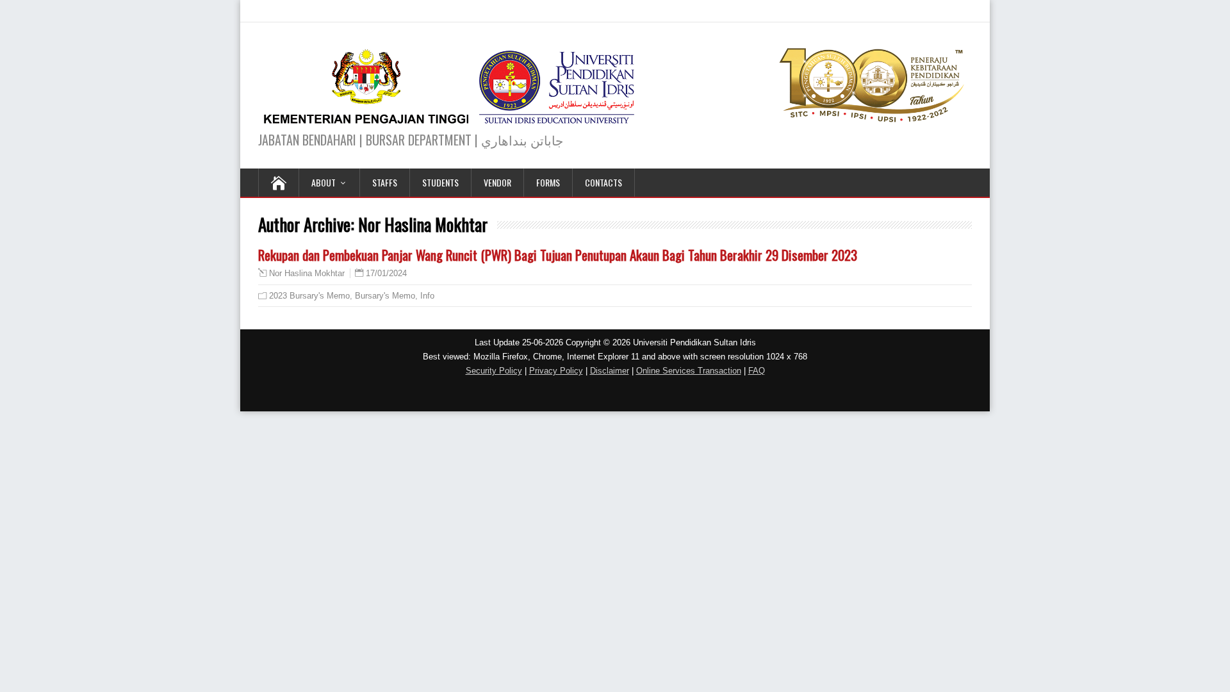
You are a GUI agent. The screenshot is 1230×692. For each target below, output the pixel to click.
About (323, 182)
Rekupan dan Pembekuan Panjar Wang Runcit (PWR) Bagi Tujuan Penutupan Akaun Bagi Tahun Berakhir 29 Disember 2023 (557, 255)
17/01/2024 (386, 273)
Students (440, 182)
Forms (548, 182)
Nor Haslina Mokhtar (307, 273)
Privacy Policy (556, 370)
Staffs (384, 182)
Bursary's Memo (385, 296)
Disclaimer (609, 370)
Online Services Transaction (688, 370)
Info (427, 296)
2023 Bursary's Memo (309, 296)
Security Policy (494, 370)
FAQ (756, 370)
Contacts (603, 182)
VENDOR (497, 182)
